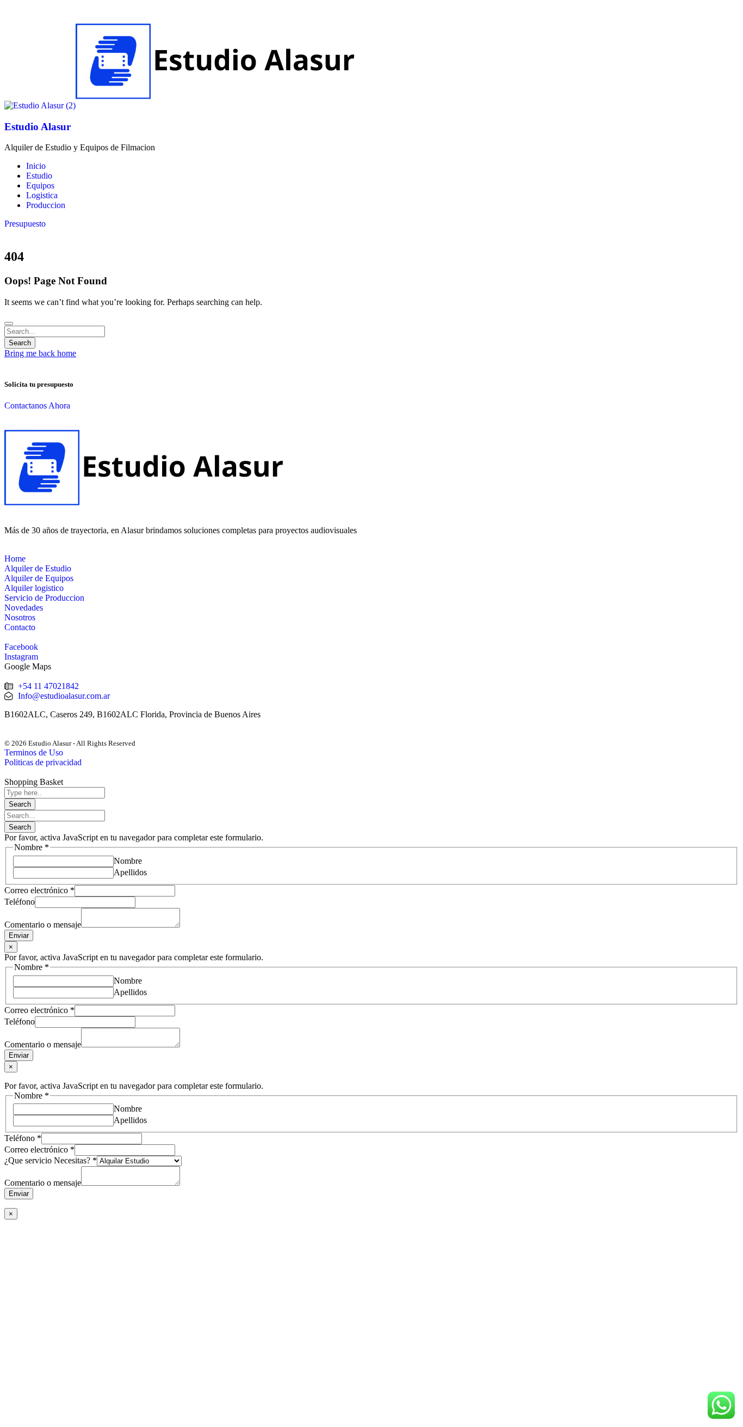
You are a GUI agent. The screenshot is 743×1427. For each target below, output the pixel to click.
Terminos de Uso (33, 752)
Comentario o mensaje (42, 924)
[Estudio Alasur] (40, 105)
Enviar (19, 935)
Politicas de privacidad (43, 762)
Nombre (128, 860)
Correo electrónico (39, 890)
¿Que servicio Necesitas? (50, 1160)
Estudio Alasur (37, 126)
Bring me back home (40, 353)
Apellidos (130, 872)
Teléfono (19, 901)
